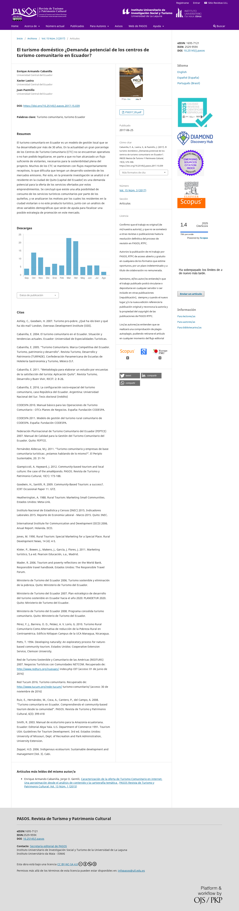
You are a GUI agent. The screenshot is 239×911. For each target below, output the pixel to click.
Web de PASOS (138, 26)
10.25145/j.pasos (194, 50)
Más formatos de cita (133, 172)
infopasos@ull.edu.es (131, 870)
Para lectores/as (186, 316)
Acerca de (31, 26)
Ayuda (157, 26)
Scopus (204, 238)
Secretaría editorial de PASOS (48, 846)
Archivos (32, 38)
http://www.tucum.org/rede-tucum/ (39, 686)
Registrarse (182, 2)
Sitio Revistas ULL (217, 2)
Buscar (220, 26)
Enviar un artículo (191, 294)
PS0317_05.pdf (133, 112)
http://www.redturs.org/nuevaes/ (38, 669)
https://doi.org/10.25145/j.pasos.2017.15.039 (51, 106)
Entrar (196, 2)
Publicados (77, 26)
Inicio (20, 38)
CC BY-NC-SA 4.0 (67, 864)
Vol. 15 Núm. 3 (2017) (53, 38)
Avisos (119, 26)
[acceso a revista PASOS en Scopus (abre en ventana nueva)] (191, 207)
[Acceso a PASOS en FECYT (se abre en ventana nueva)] (195, 126)
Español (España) (188, 77)
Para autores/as (186, 322)
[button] (130, 375)
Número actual (55, 26)
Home (14, 26)
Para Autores (98, 26)
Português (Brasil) (188, 83)
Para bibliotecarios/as (189, 327)
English (182, 72)
